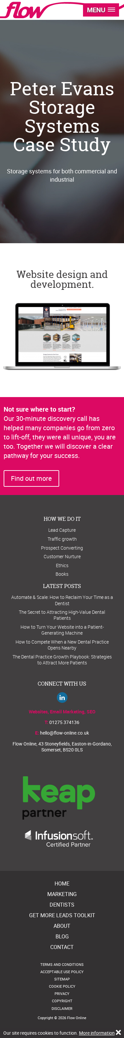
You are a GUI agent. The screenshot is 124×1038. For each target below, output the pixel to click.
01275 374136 (64, 722)
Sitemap (62, 978)
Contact (62, 947)
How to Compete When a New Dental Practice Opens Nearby (62, 645)
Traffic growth (62, 539)
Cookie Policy (62, 986)
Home (62, 883)
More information (97, 1033)
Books (62, 574)
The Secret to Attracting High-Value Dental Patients (62, 615)
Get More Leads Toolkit (62, 915)
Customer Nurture (62, 556)
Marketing (62, 894)
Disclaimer (62, 1008)
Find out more (31, 478)
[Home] (25, 10)
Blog (62, 936)
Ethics (62, 565)
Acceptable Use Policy (62, 971)
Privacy (62, 993)
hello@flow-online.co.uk (64, 733)
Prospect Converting (62, 548)
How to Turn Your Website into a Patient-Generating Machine (62, 630)
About (62, 925)
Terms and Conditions (62, 964)
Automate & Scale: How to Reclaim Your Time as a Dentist (62, 600)
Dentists (62, 904)
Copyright (62, 1000)
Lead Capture (62, 530)
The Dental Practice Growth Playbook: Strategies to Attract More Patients (62, 660)
